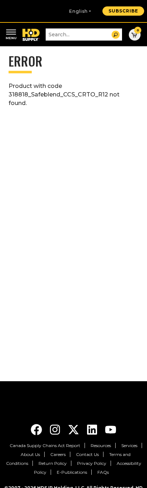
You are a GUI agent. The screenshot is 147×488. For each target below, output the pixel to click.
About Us (30, 454)
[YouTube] (110, 429)
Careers (58, 454)
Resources (101, 445)
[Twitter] (74, 429)
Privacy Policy (91, 463)
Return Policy (53, 463)
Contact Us (87, 454)
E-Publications (72, 472)
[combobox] (84, 34)
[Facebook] (37, 429)
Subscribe (123, 11)
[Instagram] (55, 429)
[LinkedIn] (92, 429)
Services (129, 445)
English (78, 11)
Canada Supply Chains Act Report (45, 445)
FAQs (103, 472)
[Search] (115, 34)
